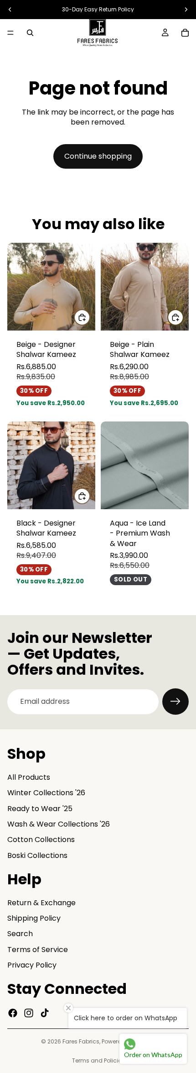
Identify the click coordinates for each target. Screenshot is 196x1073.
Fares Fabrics (80, 1041)
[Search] (30, 33)
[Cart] (185, 33)
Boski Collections (37, 855)
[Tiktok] (44, 1013)
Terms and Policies (98, 1060)
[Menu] (10, 32)
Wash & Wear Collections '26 (58, 824)
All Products (28, 777)
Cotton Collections (41, 840)
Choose (89, 317)
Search (20, 934)
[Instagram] (28, 1013)
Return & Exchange (41, 903)
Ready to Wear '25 (39, 808)
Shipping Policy (34, 918)
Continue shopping (98, 156)
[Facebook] (12, 1013)
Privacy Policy (32, 965)
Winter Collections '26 (46, 793)
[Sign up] (175, 701)
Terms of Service (37, 949)
